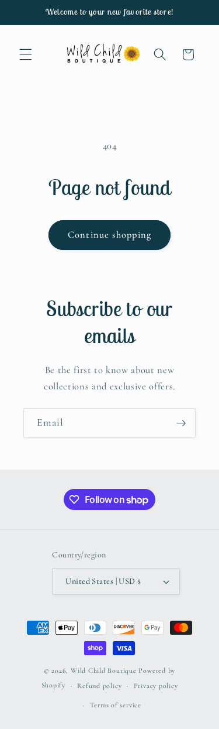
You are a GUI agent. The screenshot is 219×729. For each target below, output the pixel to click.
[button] (26, 54)
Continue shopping (109, 235)
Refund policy (99, 686)
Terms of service (115, 705)
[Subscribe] (181, 423)
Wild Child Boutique (104, 670)
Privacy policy (156, 686)
